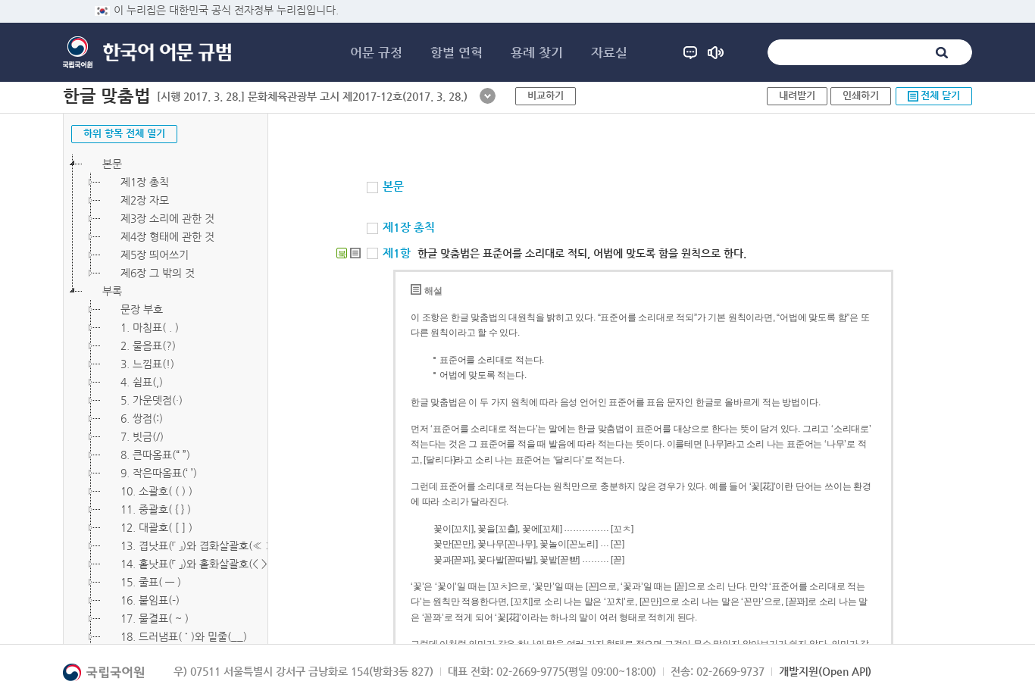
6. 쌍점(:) (141, 418)
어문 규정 (376, 52)
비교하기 (545, 95)
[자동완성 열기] (488, 96)
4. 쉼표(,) (141, 382)
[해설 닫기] (355, 253)
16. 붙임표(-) (150, 600)
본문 (112, 164)
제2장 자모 (144, 200)
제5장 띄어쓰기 (154, 254)
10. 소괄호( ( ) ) (156, 491)
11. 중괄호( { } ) (155, 509)
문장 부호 (141, 309)
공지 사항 (715, 52)
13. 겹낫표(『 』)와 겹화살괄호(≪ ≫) (199, 545)
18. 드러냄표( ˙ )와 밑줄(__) (183, 636)
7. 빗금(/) (142, 436)
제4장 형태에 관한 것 (167, 236)
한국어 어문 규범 (167, 52)
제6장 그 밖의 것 (157, 273)
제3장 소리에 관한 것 (167, 218)
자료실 (609, 52)
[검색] (942, 52)
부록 (112, 291)
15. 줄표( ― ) (150, 582)
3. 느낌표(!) (147, 364)
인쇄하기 (861, 95)
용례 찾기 (537, 52)
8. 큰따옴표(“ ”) (155, 454)
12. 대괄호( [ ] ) (156, 527)
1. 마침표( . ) (149, 327)
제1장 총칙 (144, 182)
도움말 (690, 52)
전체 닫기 (940, 95)
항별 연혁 (456, 52)
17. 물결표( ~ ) (154, 618)
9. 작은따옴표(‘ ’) (158, 473)
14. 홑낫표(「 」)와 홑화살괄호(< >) (195, 564)
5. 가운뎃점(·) (151, 400)
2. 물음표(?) (148, 345)
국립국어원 (77, 52)
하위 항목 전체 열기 (124, 133)
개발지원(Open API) (825, 671)
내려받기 (797, 95)
